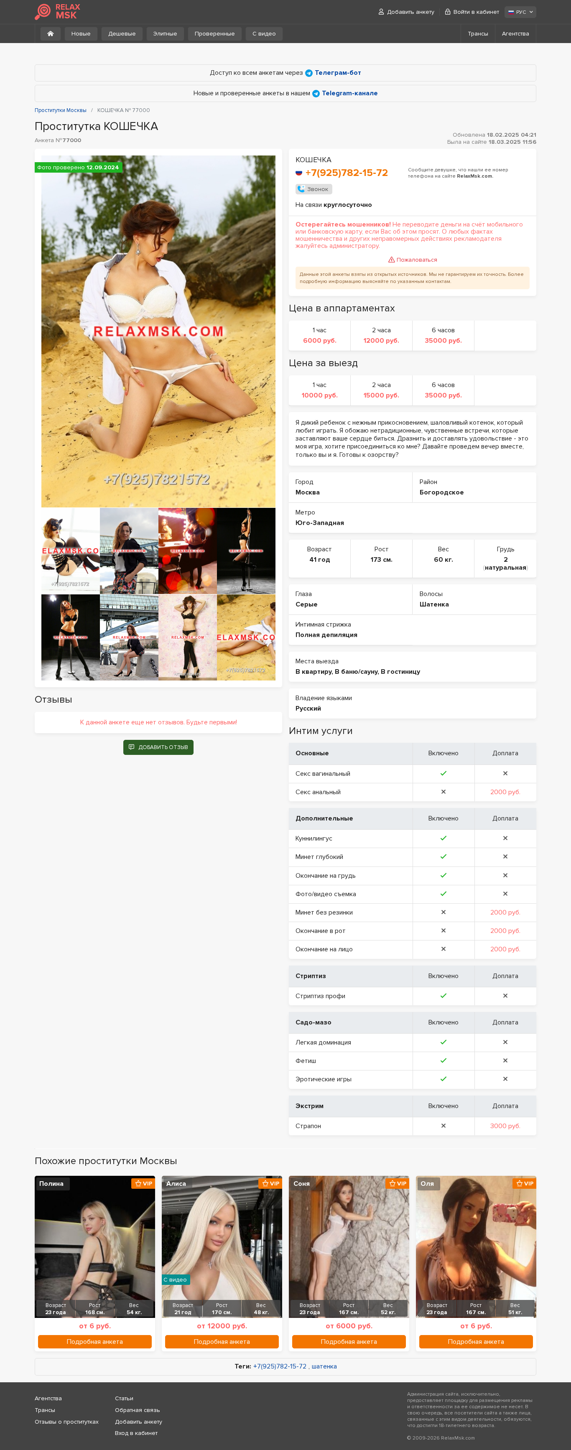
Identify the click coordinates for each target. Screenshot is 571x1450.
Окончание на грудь (326, 876)
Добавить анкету (410, 11)
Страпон (308, 1126)
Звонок (317, 189)
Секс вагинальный (323, 774)
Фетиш (306, 1061)
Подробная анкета (95, 1342)
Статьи (124, 1398)
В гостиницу (400, 672)
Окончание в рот (321, 931)
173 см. (382, 560)
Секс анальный (318, 792)
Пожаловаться (417, 259)
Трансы (478, 33)
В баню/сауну (356, 672)
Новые (81, 33)
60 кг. (443, 560)
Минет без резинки (324, 912)
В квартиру (313, 672)
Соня (301, 1184)
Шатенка (434, 604)
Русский (308, 708)
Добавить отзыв (163, 747)
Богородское (442, 492)
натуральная (505, 567)
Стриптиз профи (320, 996)
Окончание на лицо (324, 949)
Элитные (165, 33)
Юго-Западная (320, 523)
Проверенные (215, 33)
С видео (264, 33)
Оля (427, 1184)
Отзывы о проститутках (67, 1421)
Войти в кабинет (476, 11)
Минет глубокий (319, 857)
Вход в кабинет (136, 1433)
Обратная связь (137, 1410)
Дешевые (122, 33)
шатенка (324, 1367)
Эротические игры (324, 1079)
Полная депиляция (326, 635)
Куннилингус (314, 838)
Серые (307, 604)
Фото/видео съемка (326, 894)
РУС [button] (521, 12)
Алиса (176, 1184)
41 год (319, 560)
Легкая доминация (323, 1042)
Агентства (515, 33)
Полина (51, 1184)
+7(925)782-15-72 (347, 173)
